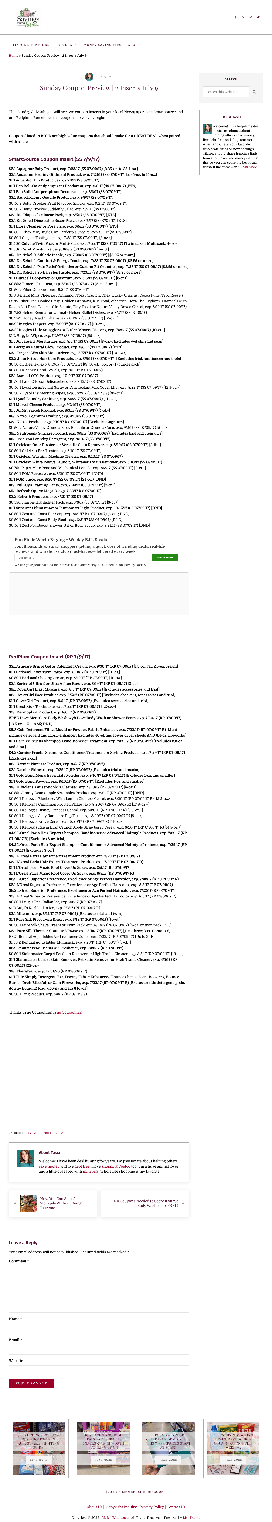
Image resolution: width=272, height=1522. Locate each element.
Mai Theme (191, 1518)
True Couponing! (68, 1012)
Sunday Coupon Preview (44, 1133)
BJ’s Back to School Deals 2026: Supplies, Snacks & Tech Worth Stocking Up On (103, 1441)
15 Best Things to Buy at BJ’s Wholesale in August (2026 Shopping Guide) (38, 1441)
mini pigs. (91, 1171)
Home (13, 56)
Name (15, 1319)
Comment (19, 1261)
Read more (41, 1460)
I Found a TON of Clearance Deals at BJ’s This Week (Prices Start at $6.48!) (168, 1441)
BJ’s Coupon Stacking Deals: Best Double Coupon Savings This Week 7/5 (233, 1441)
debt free (82, 1166)
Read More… (249, 167)
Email (15, 1340)
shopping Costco (115, 1166)
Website (16, 1361)
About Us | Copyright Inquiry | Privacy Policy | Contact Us (136, 1507)
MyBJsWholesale (115, 1518)
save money (49, 1166)
